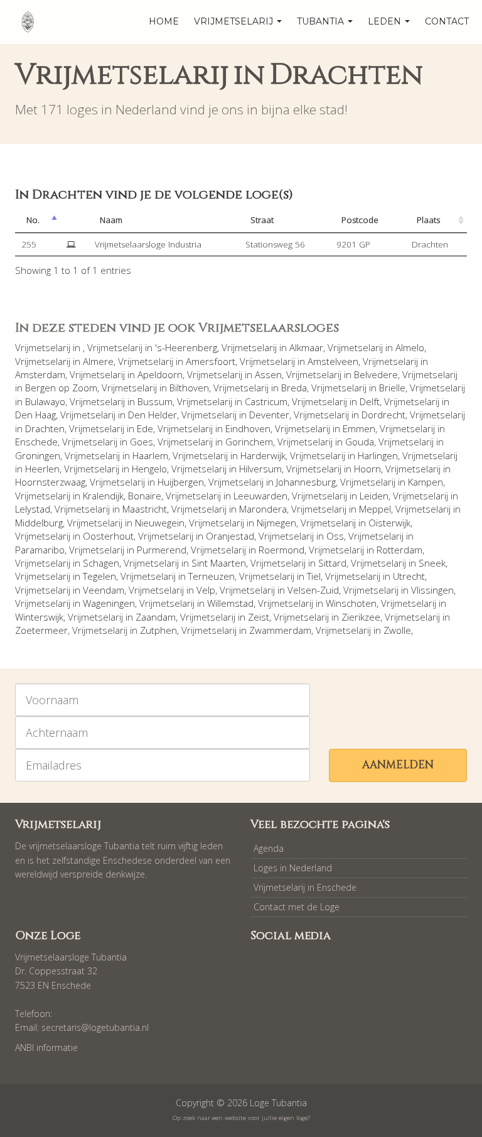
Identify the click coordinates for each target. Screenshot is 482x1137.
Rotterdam (399, 549)
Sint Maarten (218, 563)
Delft (370, 401)
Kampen (425, 482)
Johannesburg (306, 482)
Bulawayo (45, 401)
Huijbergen (181, 482)
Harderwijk (263, 455)
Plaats (428, 220)
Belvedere (376, 374)
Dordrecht (383, 414)
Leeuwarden (260, 495)
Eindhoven (247, 428)
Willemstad (230, 603)
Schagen (101, 563)
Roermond (281, 549)
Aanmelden (398, 765)
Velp (205, 590)
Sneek (432, 563)
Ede (145, 428)
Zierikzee (360, 617)
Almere (98, 361)
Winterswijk (39, 617)
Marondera (263, 509)
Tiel (314, 576)
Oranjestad (230, 536)
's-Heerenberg (186, 347)
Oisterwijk (389, 522)
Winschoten (351, 603)
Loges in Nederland (293, 868)
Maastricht (144, 509)
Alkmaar (306, 347)
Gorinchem (249, 441)
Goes (141, 441)
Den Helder (152, 414)
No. (33, 220)
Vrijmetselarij (235, 21)
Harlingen (378, 455)
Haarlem (150, 455)
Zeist (258, 617)
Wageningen (109, 603)
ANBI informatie (46, 1047)
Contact (447, 21)
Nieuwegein (160, 522)
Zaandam (156, 617)
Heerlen (42, 468)
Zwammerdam (280, 630)
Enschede (36, 441)
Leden (386, 21)
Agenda (269, 848)
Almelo (409, 347)
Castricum (266, 401)
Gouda (359, 441)
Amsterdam (40, 374)
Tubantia (321, 21)
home (164, 21)
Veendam (103, 590)
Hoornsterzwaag (50, 482)
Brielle (392, 387)
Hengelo (149, 468)
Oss (335, 536)
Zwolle (397, 630)
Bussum (155, 401)
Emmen (359, 428)
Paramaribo (40, 549)
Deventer (269, 414)
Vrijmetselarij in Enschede (305, 887)
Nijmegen (276, 522)
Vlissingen (432, 590)
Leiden (374, 495)
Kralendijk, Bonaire (122, 495)
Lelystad (32, 509)
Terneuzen (211, 576)
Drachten (45, 428)
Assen (268, 374)
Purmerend (161, 549)
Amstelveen (333, 361)
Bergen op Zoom (61, 387)
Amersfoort (210, 361)
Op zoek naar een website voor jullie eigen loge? (241, 1118)
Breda (294, 387)
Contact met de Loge (297, 907)
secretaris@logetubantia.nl (95, 1027)
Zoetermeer (41, 630)
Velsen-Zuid (313, 590)
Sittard (332, 563)
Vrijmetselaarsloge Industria (148, 244)
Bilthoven (189, 387)
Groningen (37, 455)
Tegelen (99, 576)
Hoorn (367, 468)
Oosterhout (108, 536)
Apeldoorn (160, 374)
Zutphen (158, 630)
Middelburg (39, 522)
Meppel (375, 509)
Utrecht (409, 576)
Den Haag (35, 414)
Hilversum (260, 468)
